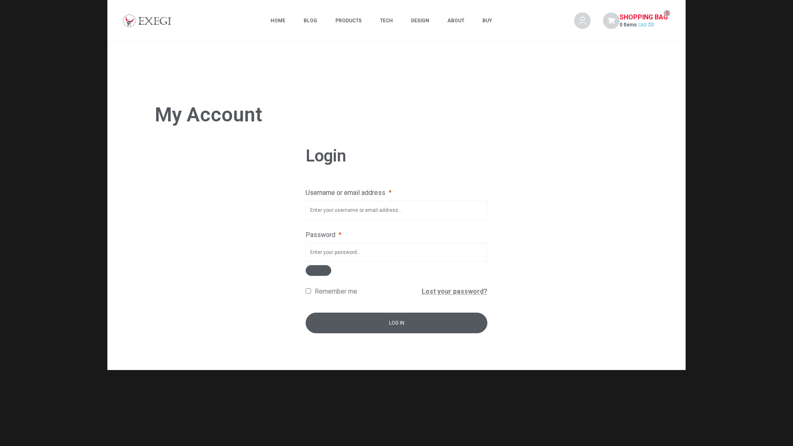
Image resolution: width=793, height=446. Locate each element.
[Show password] (318, 270)
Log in (396, 323)
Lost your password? (454, 291)
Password (324, 235)
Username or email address (349, 193)
